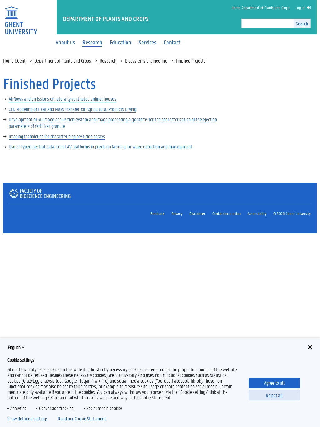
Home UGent (14, 60)
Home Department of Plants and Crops (260, 7)
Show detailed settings (28, 418)
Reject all (274, 395)
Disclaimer (197, 213)
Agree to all (274, 382)
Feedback (157, 213)
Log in (300, 7)
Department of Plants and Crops (62, 60)
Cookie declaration (226, 213)
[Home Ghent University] (21, 16)
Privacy (177, 213)
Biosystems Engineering (146, 60)
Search (302, 23)
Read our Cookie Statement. (82, 418)
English (14, 347)
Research (108, 60)
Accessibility (257, 213)
